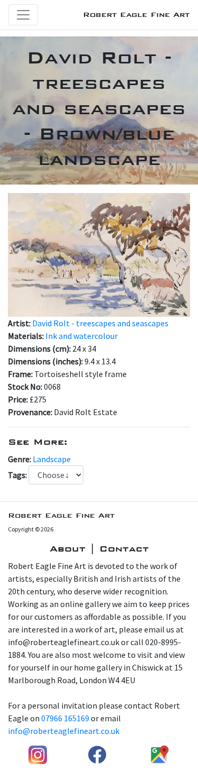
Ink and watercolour (81, 336)
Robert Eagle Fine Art (136, 14)
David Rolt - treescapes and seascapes (100, 323)
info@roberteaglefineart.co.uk (63, 731)
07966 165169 (65, 718)
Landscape (52, 459)
